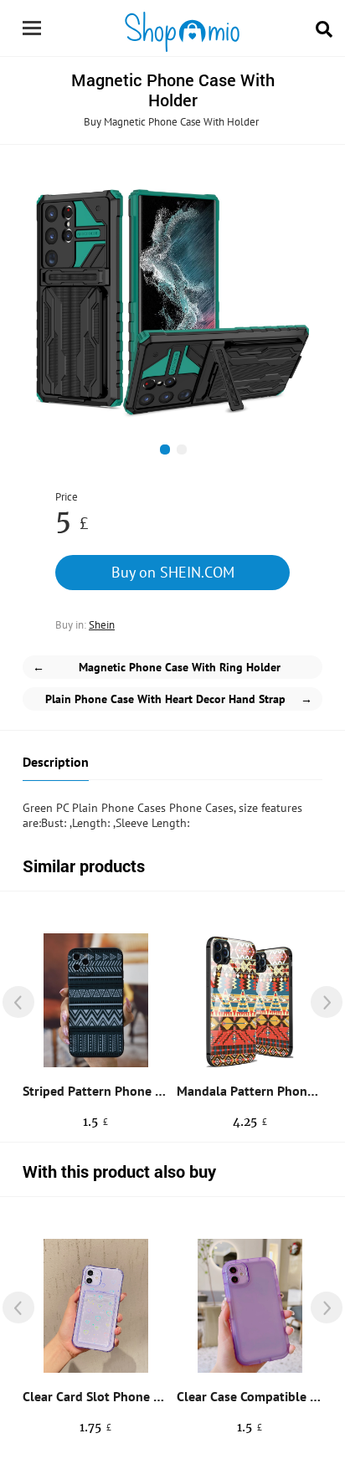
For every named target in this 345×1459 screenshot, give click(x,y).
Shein (102, 625)
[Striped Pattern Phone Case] (96, 1000)
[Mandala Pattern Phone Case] (250, 1000)
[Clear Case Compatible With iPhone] (250, 1306)
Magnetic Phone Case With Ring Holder (157, 667)
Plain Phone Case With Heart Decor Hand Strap (178, 698)
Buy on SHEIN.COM (172, 572)
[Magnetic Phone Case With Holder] (172, 299)
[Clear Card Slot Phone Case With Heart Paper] (96, 1306)
